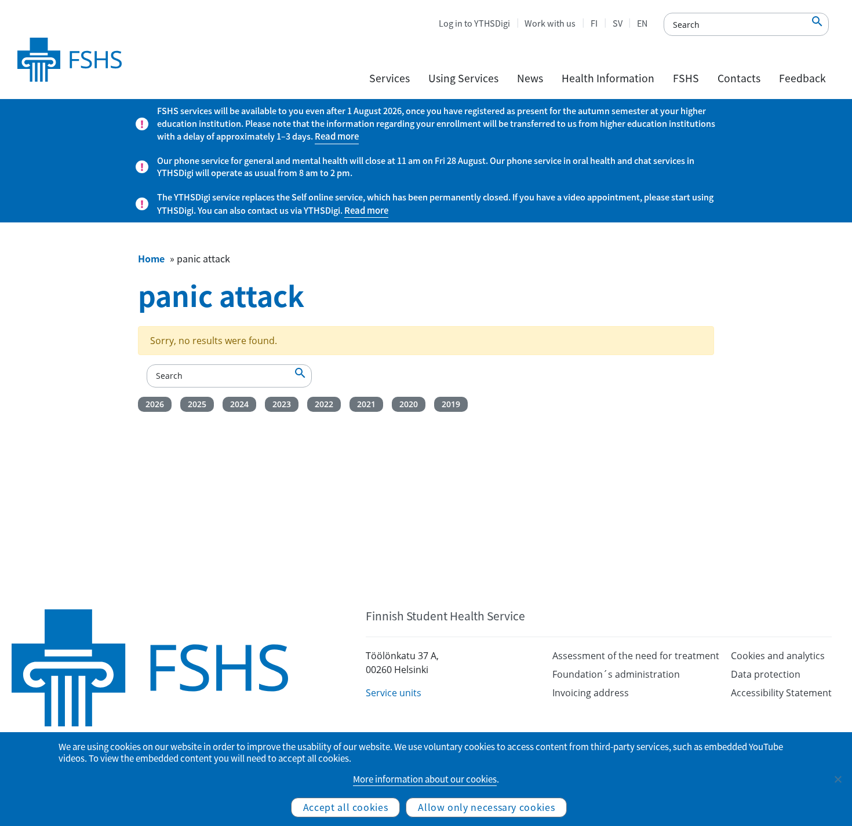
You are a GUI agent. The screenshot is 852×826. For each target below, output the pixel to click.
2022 (324, 404)
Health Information (608, 78)
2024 (239, 404)
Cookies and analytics (778, 655)
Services (389, 78)
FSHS (686, 78)
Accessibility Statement (781, 692)
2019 (451, 404)
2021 (366, 404)
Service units (393, 692)
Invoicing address (590, 692)
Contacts (739, 78)
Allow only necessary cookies (486, 807)
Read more (337, 136)
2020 (408, 404)
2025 (197, 404)
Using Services (463, 78)
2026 (154, 404)
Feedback (802, 78)
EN (642, 23)
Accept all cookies (345, 807)
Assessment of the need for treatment (635, 655)
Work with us (550, 23)
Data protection (765, 674)
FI (594, 23)
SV (617, 23)
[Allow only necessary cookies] (837, 779)
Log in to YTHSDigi (474, 23)
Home (151, 258)
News (530, 78)
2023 (281, 404)
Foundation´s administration (616, 674)
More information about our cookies (425, 779)
